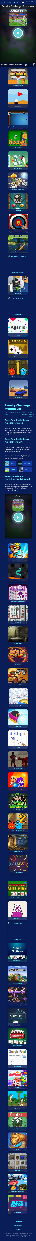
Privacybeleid (18, 1226)
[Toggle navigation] (23, 2)
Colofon (18, 1230)
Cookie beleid (18, 1222)
